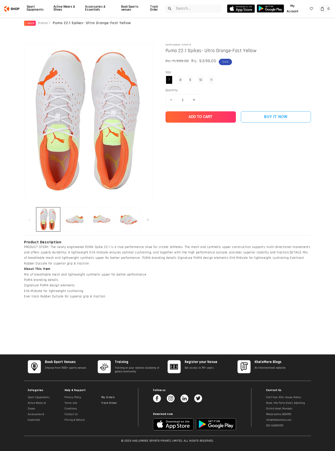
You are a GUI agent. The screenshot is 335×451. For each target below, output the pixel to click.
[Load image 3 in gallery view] (102, 219)
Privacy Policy (72, 397)
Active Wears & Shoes (64, 8)
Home (43, 23)
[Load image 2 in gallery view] (75, 219)
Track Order (154, 8)
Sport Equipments (35, 8)
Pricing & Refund (74, 420)
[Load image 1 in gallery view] (48, 219)
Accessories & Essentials (95, 8)
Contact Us (71, 414)
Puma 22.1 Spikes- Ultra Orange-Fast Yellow (92, 23)
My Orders (108, 397)
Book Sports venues (130, 8)
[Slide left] (29, 219)
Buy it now (275, 117)
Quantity (172, 90)
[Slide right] (147, 219)
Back (30, 23)
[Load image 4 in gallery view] (128, 219)
